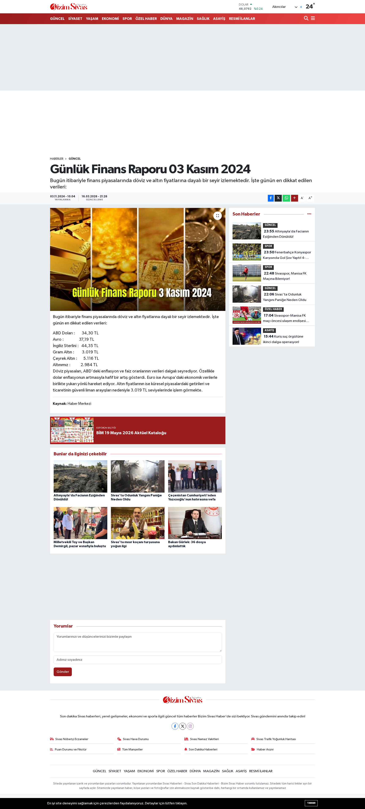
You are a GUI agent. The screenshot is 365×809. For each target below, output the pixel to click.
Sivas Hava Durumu (136, 739)
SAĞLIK (203, 19)
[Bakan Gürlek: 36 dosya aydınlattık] (195, 523)
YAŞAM (92, 19)
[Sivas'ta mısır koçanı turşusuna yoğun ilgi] (138, 523)
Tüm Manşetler (132, 749)
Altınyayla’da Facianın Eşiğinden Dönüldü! (286, 234)
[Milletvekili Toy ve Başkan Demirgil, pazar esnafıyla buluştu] (80, 523)
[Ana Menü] (312, 18)
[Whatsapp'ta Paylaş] (286, 198)
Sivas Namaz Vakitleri (204, 739)
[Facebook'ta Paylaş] (271, 198)
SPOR (127, 19)
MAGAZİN (184, 19)
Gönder (63, 672)
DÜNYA (166, 19)
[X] (182, 726)
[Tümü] (309, 214)
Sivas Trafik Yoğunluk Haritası (276, 739)
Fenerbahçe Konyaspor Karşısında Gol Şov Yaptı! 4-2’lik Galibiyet (287, 255)
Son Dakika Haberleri (203, 749)
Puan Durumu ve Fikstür (71, 749)
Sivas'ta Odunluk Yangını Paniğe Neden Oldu (284, 297)
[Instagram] (190, 726)
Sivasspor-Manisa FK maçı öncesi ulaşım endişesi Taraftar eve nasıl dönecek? (284, 319)
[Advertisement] (182, 57)
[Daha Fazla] (294, 198)
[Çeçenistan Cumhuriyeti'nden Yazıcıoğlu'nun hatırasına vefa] (195, 476)
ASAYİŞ (219, 19)
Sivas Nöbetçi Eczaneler (71, 739)
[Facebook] (175, 726)
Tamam (311, 803)
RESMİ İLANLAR (242, 19)
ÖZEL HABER (146, 19)
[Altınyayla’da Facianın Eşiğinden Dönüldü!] (80, 476)
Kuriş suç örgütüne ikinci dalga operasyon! (283, 339)
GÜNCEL (57, 19)
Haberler (56, 158)
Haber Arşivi (265, 749)
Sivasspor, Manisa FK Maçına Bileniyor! (284, 276)
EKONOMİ (110, 19)
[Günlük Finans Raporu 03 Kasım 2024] (138, 259)
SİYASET (75, 19)
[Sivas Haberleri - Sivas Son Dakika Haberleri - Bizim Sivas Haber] (68, 6)
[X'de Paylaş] (278, 198)
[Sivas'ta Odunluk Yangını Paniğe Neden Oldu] (138, 476)
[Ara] (306, 18)
